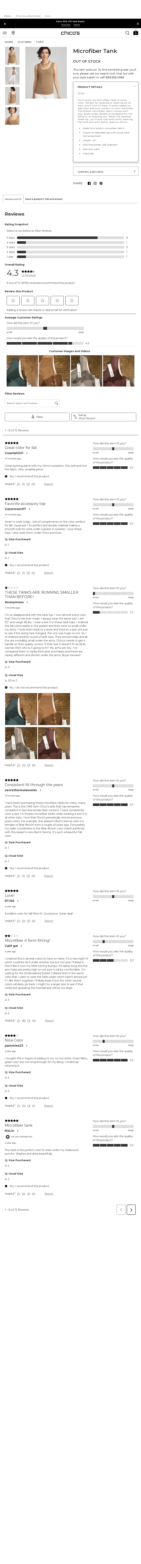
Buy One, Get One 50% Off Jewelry (70, 21)
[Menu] (5, 32)
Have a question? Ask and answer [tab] (44, 199)
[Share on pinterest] (101, 183)
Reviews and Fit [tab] (13, 199)
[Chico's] (70, 33)
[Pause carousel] (138, 24)
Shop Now (66, 24)
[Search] (127, 33)
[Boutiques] (13, 33)
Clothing (25, 42)
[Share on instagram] (95, 183)
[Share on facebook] (89, 183)
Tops (40, 42)
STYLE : (82, 93)
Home (9, 42)
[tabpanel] (70, 710)
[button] (136, 32)
